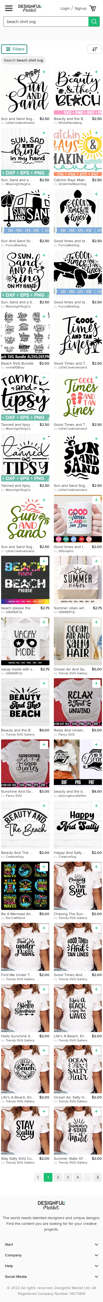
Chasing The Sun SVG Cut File (73, 914)
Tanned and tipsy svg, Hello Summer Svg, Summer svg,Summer (20, 424)
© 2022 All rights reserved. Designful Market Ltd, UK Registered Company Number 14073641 (51, 1291)
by (17, 123)
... (88, 1177)
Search (23, 60)
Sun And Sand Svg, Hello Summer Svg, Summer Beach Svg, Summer (20, 241)
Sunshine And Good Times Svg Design (20, 791)
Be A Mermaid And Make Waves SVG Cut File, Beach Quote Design (20, 914)
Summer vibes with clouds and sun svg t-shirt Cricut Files (73, 608)
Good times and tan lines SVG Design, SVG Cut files (73, 546)
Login (65, 8)
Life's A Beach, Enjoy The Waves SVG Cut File (73, 1036)
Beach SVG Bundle (17, 363)
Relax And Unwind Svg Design (73, 730)
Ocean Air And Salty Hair (73, 669)
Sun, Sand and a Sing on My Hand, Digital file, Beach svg (20, 302)
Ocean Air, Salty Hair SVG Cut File (73, 1097)
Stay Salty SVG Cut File (20, 1158)
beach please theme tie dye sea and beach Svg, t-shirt (20, 608)
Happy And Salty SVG (72, 852)
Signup (81, 8)
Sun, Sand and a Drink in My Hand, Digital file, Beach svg (20, 180)
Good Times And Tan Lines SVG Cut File (73, 975)
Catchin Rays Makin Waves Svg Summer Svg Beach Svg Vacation (73, 180)
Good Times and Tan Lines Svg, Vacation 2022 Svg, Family (73, 363)
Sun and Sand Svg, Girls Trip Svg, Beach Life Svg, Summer (20, 118)
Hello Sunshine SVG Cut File (20, 1036)
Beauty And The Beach (20, 852)
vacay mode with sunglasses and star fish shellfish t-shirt (20, 669)
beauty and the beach (72, 791)
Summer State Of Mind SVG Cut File (73, 1158)
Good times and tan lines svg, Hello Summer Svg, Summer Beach (73, 241)
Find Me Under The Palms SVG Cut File (20, 975)
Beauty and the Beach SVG (20, 730)
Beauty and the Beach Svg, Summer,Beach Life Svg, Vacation (73, 118)
